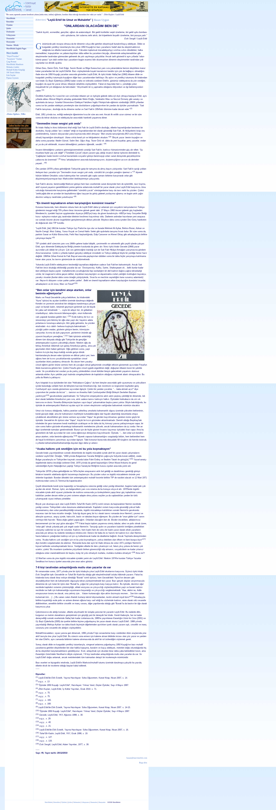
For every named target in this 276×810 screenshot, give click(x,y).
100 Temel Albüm (13, 72)
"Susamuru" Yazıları (14, 59)
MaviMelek (10, 18)
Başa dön (143, 762)
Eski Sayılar (10, 75)
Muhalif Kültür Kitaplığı (15, 70)
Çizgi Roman (11, 62)
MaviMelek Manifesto (14, 64)
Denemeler (10, 38)
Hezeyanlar (10, 42)
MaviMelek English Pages (16, 48)
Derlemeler (10, 32)
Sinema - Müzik (12, 45)
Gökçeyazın (10, 35)
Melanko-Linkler (12, 67)
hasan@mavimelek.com (136, 758)
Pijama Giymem (12, 78)
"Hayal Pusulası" (12, 56)
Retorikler (10, 22)
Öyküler (9, 25)
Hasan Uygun (101, 19)
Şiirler (8, 28)
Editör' (40, 20)
